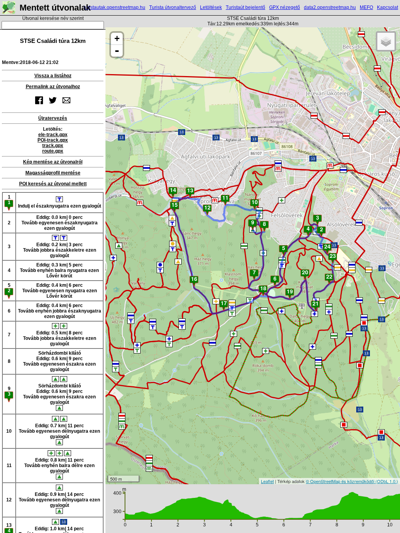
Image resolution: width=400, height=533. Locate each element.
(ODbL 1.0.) (386, 481)
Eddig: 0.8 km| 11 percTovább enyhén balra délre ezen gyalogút (59, 465)
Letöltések (211, 7)
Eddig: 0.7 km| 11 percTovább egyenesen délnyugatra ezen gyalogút (59, 431)
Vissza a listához (52, 75)
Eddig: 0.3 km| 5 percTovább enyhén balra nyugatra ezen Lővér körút (59, 270)
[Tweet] (52, 105)
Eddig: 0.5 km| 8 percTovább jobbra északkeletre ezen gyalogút (59, 338)
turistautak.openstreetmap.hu (114, 7)
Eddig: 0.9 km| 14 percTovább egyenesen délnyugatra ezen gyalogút (59, 500)
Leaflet (267, 481)
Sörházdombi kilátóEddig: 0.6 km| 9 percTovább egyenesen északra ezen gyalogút (59, 361)
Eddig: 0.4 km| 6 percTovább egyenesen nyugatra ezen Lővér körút (59, 290)
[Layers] (386, 41)
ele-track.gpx (53, 134)
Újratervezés (52, 118)
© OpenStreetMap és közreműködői (340, 481)
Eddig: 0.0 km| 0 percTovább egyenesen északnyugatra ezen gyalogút (59, 223)
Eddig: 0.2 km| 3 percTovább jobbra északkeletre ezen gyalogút (59, 250)
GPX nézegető (284, 7)
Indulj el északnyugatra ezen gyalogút (59, 206)
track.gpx (52, 145)
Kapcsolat (387, 7)
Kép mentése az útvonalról (52, 162)
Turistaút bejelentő (245, 7)
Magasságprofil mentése (52, 173)
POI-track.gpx (53, 140)
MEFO (366, 7)
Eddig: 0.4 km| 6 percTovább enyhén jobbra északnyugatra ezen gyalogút (59, 311)
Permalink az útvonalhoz (53, 86)
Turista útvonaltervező (172, 7)
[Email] (66, 105)
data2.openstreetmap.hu (330, 7)
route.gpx (52, 151)
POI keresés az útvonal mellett (53, 184)
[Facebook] (39, 105)
